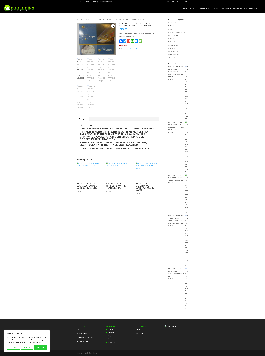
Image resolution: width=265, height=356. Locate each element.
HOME (185, 8)
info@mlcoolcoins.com (84, 333)
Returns (110, 329)
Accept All (40, 347)
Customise (13, 347)
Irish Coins (171, 39)
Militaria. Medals (173, 42)
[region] (27, 341)
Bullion (170, 29)
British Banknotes (174, 23)
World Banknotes (173, 54)
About (167, 2)
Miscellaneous (173, 45)
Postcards (171, 48)
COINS (192, 8)
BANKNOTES (204, 8)
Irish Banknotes (173, 35)
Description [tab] (83, 119)
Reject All (27, 347)
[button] (113, 26)
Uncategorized (173, 51)
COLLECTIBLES (239, 8)
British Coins (172, 26)
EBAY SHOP (253, 8)
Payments (111, 332)
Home (78, 20)
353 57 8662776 (87, 337)
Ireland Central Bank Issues (89, 20)
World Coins (172, 58)
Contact (175, 2)
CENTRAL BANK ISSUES (222, 8)
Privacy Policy (112, 342)
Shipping (110, 336)
